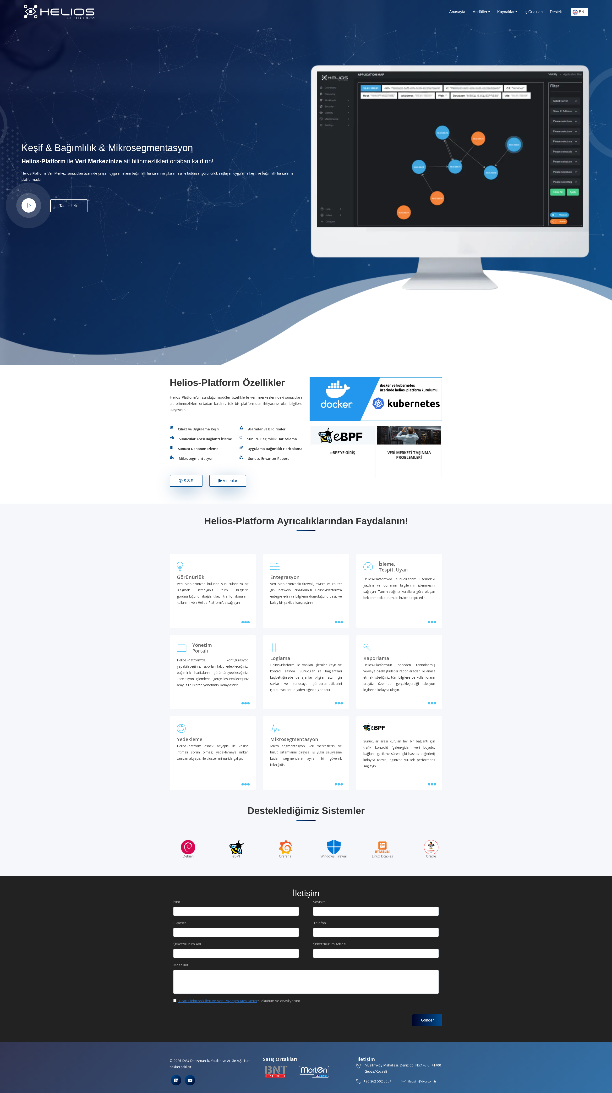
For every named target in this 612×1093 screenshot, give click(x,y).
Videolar (229, 481)
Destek (556, 12)
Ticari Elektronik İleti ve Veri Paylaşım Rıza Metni (217, 1000)
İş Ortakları (534, 12)
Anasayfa (457, 12)
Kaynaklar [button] (505, 12)
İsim (176, 901)
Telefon (319, 922)
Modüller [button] (479, 12)
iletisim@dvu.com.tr (422, 1081)
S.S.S (188, 481)
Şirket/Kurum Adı (187, 943)
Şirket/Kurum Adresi (329, 943)
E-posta (179, 922)
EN (581, 12)
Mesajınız (181, 964)
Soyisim (319, 901)
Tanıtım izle (68, 206)
